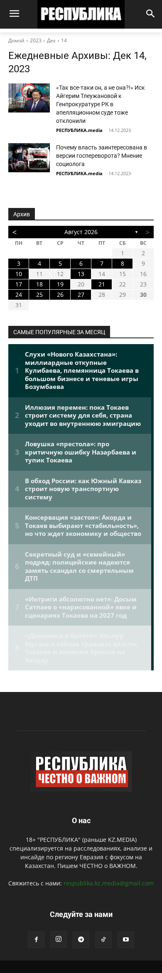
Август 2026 (81, 232)
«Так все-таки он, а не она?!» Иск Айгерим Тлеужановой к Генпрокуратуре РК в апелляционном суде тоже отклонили (100, 104)
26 (60, 294)
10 (18, 274)
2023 (36, 40)
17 (18, 284)
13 (81, 274)
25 (39, 294)
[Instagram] (58, 939)
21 (101, 284)
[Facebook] (36, 939)
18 (39, 284)
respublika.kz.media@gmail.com (109, 883)
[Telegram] (81, 939)
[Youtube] (126, 939)
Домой (16, 40)
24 (18, 294)
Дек (51, 40)
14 (64, 40)
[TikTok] (103, 939)
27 (81, 294)
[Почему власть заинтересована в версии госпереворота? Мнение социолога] (29, 157)
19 (60, 284)
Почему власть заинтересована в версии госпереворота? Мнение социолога (101, 155)
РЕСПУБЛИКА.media (79, 130)
